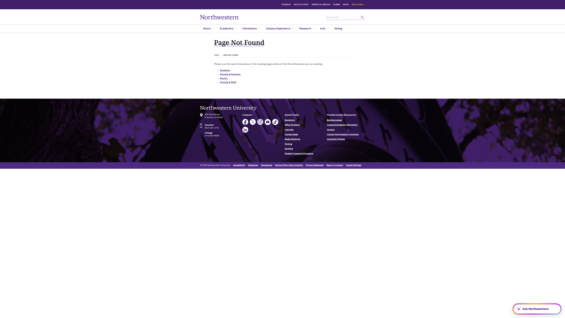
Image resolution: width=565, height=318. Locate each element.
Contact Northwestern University (343, 135)
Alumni (336, 5)
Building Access (334, 120)
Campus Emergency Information (342, 125)
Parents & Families (321, 5)
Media (346, 5)
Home (216, 55)
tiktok (275, 122)
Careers (331, 130)
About (207, 28)
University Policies (336, 139)
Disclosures (266, 165)
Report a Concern (334, 165)
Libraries (289, 130)
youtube (268, 122)
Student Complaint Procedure (299, 154)
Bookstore (290, 120)
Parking (288, 144)
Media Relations (292, 139)
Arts (323, 28)
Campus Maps (291, 135)
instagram (260, 122)
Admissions (249, 28)
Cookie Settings (353, 165)
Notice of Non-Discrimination (289, 165)
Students (286, 5)
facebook (245, 122)
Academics (227, 28)
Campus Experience (278, 28)
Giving (338, 28)
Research (305, 28)
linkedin (245, 130)
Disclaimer (253, 165)
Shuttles (289, 149)
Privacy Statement (315, 165)
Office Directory (292, 125)
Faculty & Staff (301, 5)
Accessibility (239, 165)
